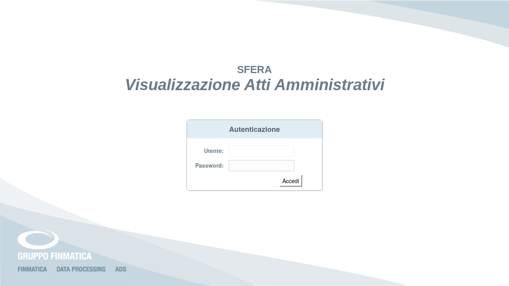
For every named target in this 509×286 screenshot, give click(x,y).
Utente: (214, 151)
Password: (209, 165)
